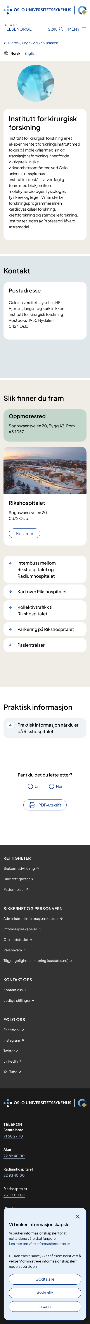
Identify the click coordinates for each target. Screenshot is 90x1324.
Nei (59, 786)
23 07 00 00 (14, 1195)
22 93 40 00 (14, 1175)
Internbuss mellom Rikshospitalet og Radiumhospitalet (36, 569)
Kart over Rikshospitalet (42, 591)
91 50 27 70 (13, 1136)
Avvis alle (45, 1292)
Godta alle (45, 1279)
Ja (36, 786)
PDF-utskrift (49, 804)
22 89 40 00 (14, 1155)
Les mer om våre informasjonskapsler (39, 1243)
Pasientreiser (31, 645)
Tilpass (45, 1306)
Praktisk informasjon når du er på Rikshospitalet (47, 728)
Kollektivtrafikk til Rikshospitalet (35, 610)
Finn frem (24, 533)
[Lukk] (77, 1216)
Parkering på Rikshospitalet (45, 629)
